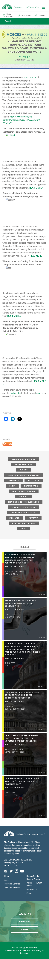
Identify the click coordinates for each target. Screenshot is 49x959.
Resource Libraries (12, 884)
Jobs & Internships (12, 888)
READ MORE (35, 188)
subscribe (16, 393)
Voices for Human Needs (34, 884)
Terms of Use (31, 947)
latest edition (30, 77)
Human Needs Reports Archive (33, 877)
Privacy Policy (18, 947)
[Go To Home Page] (22, 7)
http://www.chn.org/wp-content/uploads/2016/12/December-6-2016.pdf (21, 120)
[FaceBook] (6, 873)
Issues (7, 880)
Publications (32, 889)
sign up (39, 393)
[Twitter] (11, 873)
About (6, 876)
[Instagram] (16, 873)
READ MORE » (37, 256)
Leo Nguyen (24, 56)
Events (29, 893)
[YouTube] (22, 873)
